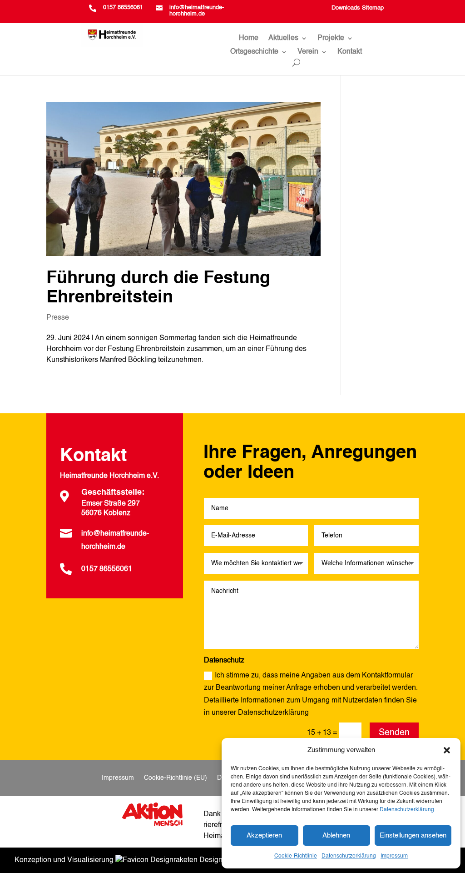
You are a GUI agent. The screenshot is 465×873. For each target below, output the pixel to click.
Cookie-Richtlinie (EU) (175, 778)
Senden (394, 733)
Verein (307, 52)
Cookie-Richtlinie (295, 856)
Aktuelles (283, 38)
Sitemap (373, 8)
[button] (446, 750)
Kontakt (349, 52)
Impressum (394, 856)
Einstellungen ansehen (413, 835)
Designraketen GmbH (233, 860)
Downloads (345, 8)
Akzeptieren (264, 835)
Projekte (330, 38)
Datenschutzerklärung (407, 810)
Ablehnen (336, 835)
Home (248, 38)
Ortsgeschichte (254, 52)
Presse (57, 317)
